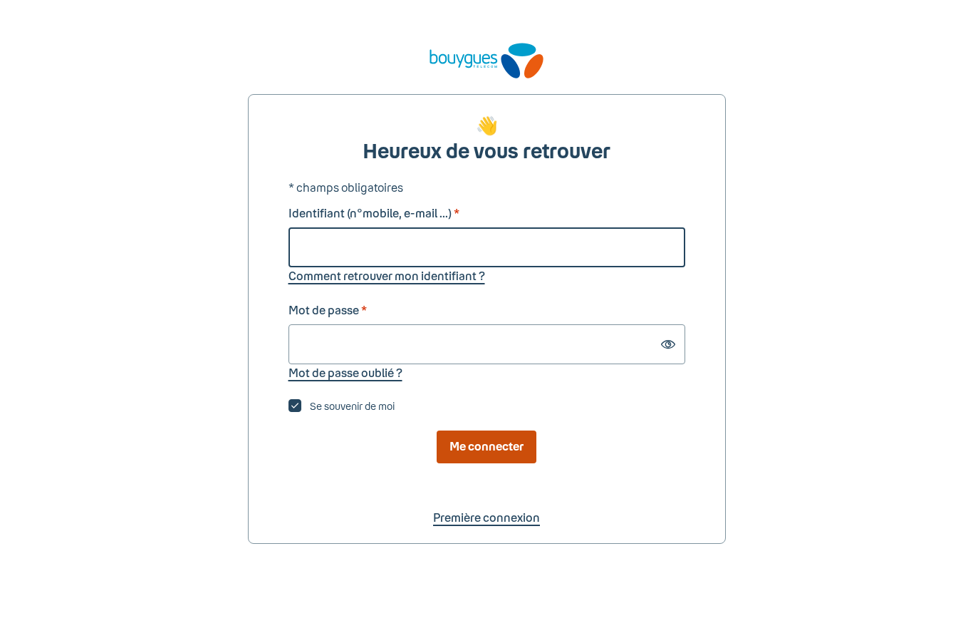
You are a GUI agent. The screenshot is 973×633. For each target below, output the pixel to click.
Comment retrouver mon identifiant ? (386, 275)
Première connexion (486, 517)
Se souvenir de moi (352, 406)
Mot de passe (327, 309)
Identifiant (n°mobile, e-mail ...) (373, 213)
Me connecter (486, 446)
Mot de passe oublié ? (345, 372)
